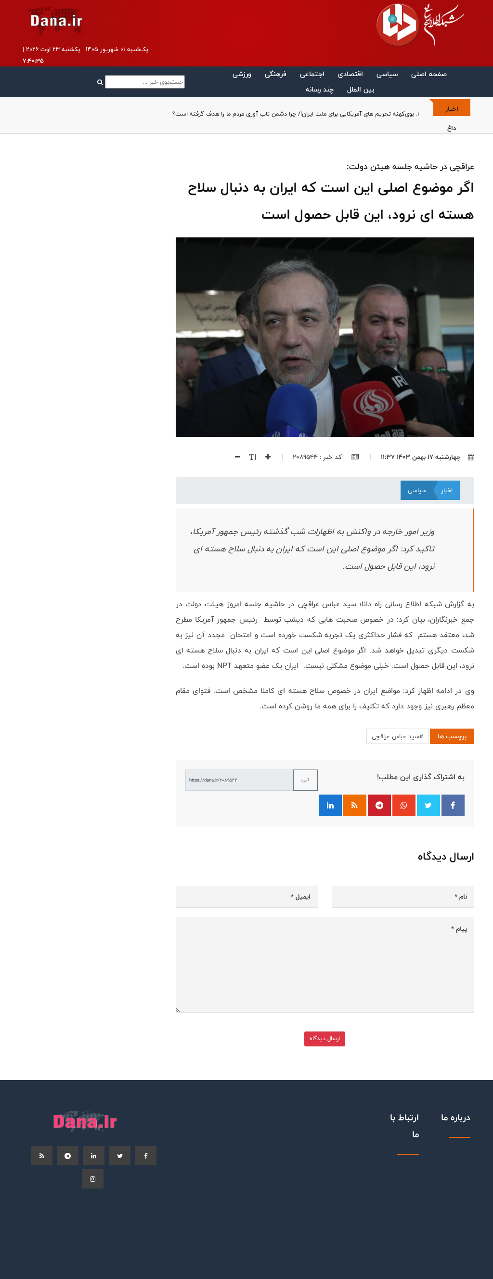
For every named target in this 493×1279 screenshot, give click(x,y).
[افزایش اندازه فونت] (264, 457)
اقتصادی (350, 74)
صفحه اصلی (429, 74)
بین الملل (360, 89)
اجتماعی (312, 74)
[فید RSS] (354, 805)
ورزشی (242, 74)
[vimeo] (93, 1178)
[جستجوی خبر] (141, 82)
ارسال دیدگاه (325, 1038)
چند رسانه (320, 89)
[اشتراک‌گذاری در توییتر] (428, 805)
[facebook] (145, 1155)
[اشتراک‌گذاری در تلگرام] (379, 805)
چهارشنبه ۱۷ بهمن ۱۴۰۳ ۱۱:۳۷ (421, 457)
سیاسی (387, 74)
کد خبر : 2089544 (318, 457)
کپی (305, 779)
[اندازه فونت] (249, 457)
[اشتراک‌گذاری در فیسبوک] (453, 805)
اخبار (447, 490)
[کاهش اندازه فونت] (234, 457)
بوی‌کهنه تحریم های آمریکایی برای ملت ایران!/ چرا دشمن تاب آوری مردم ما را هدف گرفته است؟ (293, 113)
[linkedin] (93, 1155)
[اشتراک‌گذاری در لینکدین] (330, 805)
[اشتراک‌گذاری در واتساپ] (403, 805)
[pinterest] (67, 1155)
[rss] (41, 1155)
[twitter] (119, 1155)
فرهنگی (275, 74)
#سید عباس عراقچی (397, 736)
